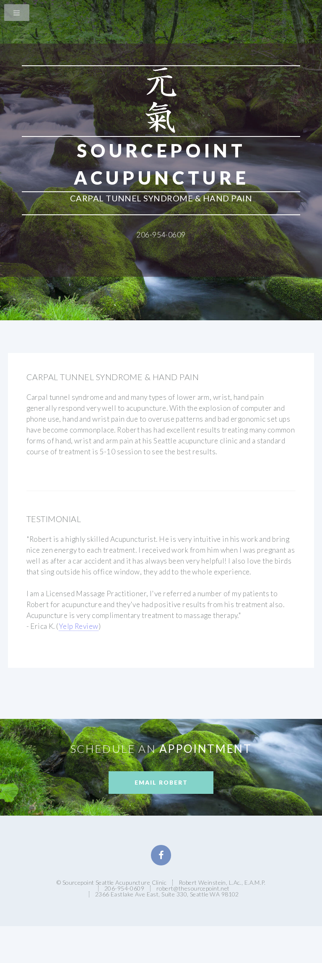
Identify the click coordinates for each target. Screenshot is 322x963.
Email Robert (161, 782)
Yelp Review (79, 626)
